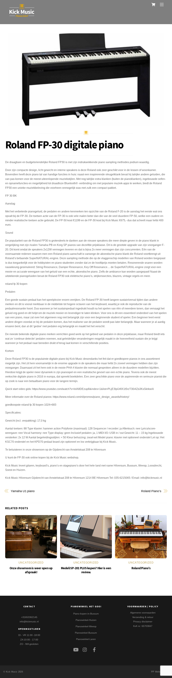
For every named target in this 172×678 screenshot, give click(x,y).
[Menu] (161, 4)
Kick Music (11, 671)
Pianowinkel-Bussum (86, 632)
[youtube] (76, 649)
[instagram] (86, 649)
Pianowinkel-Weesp (86, 626)
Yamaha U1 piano (23, 491)
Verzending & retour (142, 617)
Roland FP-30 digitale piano (64, 144)
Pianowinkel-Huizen (86, 620)
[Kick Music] (22, 17)
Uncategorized (31, 562)
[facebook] (95, 649)
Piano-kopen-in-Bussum (86, 613)
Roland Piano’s (151, 491)
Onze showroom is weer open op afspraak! (31, 570)
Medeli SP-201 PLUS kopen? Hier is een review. (86, 570)
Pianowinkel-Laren (86, 639)
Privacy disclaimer (142, 621)
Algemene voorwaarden (143, 612)
